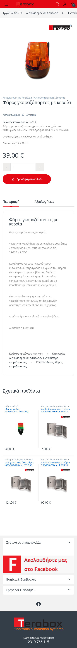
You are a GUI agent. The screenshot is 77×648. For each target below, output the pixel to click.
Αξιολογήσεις (44, 202)
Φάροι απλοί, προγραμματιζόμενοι (15, 407)
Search (57, 4)
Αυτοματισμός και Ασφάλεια (42, 13)
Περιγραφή (11, 202)
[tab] (11, 203)
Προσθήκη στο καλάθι (29, 179)
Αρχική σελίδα (11, 13)
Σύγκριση (31, 114)
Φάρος (50, 362)
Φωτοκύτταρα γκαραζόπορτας (49, 97)
